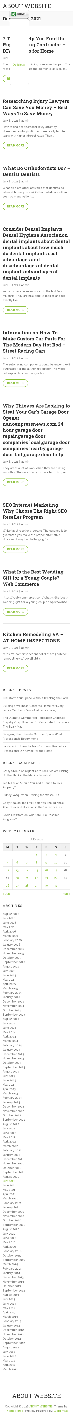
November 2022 (13, 1111)
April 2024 (9, 1036)
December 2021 (13, 1159)
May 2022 (9, 1137)
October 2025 (12, 957)
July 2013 (9, 1299)
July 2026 (9, 918)
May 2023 (9, 1084)
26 (7, 885)
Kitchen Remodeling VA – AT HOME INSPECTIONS (33, 637)
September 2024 (14, 1014)
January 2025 (11, 997)
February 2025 (12, 992)
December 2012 (13, 1329)
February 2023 (12, 1097)
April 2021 (9, 1194)
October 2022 (12, 1115)
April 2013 (9, 1312)
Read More (15, 145)
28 (27, 885)
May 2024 (9, 1032)
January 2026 (11, 944)
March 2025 (10, 988)
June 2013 (9, 1303)
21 (27, 878)
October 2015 (12, 1255)
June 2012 (9, 1356)
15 (36, 870)
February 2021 (12, 1202)
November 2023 (13, 1058)
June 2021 (9, 1185)
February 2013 (12, 1321)
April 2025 (9, 983)
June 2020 (9, 1237)
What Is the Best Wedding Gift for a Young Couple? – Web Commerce (33, 578)
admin (25, 120)
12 (7, 870)
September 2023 (14, 1067)
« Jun (6, 893)
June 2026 (9, 922)
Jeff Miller (9, 783)
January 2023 (11, 1102)
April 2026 (9, 931)
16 (46, 870)
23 (46, 878)
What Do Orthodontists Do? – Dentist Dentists (36, 171)
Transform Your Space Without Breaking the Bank (35, 698)
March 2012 (10, 1369)
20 (17, 878)
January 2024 (11, 1049)
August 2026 (11, 913)
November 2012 (13, 1334)
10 (55, 862)
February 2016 (12, 1251)
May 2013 (9, 1308)
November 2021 (13, 1163)
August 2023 (11, 1071)
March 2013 (10, 1316)
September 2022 (14, 1119)
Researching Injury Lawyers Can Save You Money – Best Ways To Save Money (36, 107)
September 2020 (14, 1224)
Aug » (66, 893)
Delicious (19, 64)
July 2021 (9, 1181)
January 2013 (11, 1325)
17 (56, 870)
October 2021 (12, 1167)
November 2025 (13, 953)
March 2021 (10, 1198)
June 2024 (9, 1027)
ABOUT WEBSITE (27, 6)
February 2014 (12, 1268)
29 (36, 885)
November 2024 (13, 1005)
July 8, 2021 (10, 120)
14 (27, 870)
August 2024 (11, 1018)
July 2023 (9, 1076)
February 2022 (12, 1150)
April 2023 (9, 1089)
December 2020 (13, 1211)
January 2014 (11, 1272)
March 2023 (10, 1093)
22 (36, 878)
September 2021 (14, 1172)
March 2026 (10, 935)
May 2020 (9, 1242)
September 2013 (14, 1290)
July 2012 (9, 1351)
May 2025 (9, 979)
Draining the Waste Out (44, 795)
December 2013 (13, 1277)
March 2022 (10, 1146)
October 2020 (12, 1220)
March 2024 (10, 1040)
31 (56, 885)
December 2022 (13, 1106)
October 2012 (12, 1338)
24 (56, 878)
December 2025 (13, 948)
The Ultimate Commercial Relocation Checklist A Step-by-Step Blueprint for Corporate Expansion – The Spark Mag (36, 722)
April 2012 (9, 1364)
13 (17, 870)
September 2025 (14, 962)
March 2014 (10, 1264)
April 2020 (9, 1246)
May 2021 (9, 1189)
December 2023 (13, 1054)
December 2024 (13, 1001)
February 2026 (12, 940)
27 (17, 885)
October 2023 (12, 1062)
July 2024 (9, 1023)
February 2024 (12, 1045)
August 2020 (11, 1229)
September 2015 (14, 1259)
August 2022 (11, 1124)
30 (46, 885)
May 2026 (9, 927)
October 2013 (12, 1286)
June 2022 (9, 1132)
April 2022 (9, 1141)
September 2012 (14, 1343)
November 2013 (13, 1281)
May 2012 (9, 1360)
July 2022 (9, 1128)
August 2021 (11, 1176)
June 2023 (9, 1080)
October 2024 (12, 1010)
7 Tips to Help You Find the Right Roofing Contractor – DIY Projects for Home (34, 44)
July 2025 (9, 970)
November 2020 (13, 1216)
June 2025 (9, 975)
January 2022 (11, 1154)
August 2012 (11, 1347)
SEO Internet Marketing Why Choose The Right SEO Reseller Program (35, 511)
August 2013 (11, 1294)
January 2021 (11, 1207)
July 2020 (9, 1233)
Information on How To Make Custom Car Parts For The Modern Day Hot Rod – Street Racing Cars (34, 341)
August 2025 (11, 966)
